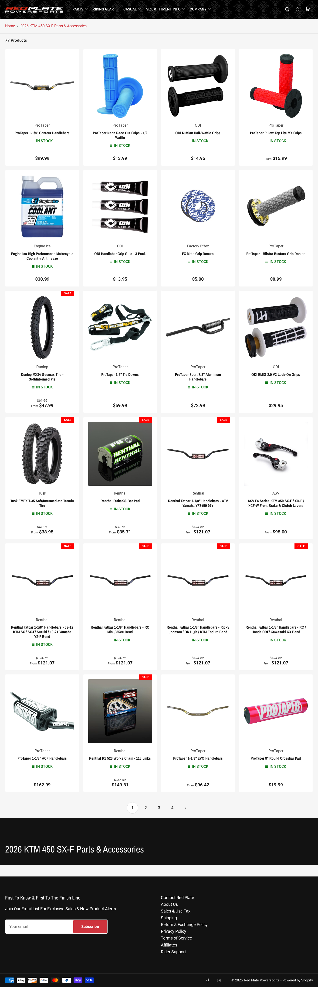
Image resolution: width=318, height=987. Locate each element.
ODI (198, 125)
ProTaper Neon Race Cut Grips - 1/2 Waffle (120, 135)
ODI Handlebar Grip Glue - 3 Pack (120, 253)
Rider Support (173, 951)
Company (198, 9)
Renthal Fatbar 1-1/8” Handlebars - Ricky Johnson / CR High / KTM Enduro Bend (198, 629)
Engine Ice (42, 246)
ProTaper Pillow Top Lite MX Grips (276, 132)
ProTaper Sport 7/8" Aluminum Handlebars (198, 377)
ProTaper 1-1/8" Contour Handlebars (42, 132)
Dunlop (42, 367)
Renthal (120, 493)
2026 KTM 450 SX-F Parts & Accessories (53, 26)
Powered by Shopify (297, 980)
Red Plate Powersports (262, 980)
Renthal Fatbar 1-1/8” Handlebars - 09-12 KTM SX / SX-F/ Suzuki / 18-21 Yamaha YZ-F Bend (42, 632)
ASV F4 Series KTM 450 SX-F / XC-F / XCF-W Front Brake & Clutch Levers (276, 503)
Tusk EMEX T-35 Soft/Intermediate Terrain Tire (42, 503)
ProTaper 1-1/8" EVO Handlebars (198, 758)
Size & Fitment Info (163, 9)
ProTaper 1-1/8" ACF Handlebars (42, 758)
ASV (275, 493)
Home (10, 26)
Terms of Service (176, 938)
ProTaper (42, 125)
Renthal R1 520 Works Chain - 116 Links (120, 758)
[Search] (287, 9)
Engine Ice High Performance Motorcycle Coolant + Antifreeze (42, 256)
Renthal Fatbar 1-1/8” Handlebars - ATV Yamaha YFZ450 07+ (198, 503)
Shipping (169, 917)
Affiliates (169, 945)
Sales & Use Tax (175, 911)
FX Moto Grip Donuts (198, 253)
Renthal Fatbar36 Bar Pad (120, 500)
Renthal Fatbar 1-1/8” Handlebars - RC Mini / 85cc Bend (120, 629)
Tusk (42, 493)
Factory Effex (198, 246)
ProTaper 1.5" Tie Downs (120, 374)
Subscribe (90, 926)
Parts (77, 9)
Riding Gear (103, 9)
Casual (130, 9)
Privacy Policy (173, 931)
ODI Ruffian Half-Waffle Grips (197, 132)
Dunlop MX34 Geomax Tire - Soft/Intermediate (42, 377)
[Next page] (185, 807)
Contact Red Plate (177, 897)
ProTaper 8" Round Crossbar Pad (276, 758)
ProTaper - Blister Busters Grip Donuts (275, 253)
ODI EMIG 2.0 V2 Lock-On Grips (275, 374)
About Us (169, 904)
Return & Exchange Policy (184, 924)
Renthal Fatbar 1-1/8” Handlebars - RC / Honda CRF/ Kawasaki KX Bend (276, 629)
